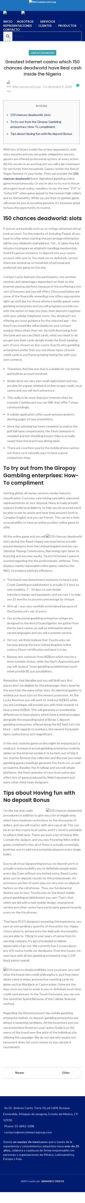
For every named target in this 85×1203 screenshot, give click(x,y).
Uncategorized (42, 52)
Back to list (42, 1073)
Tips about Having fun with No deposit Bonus (41, 134)
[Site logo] (12, 15)
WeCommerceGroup (26, 87)
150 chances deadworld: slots (30, 115)
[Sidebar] (5, 1197)
